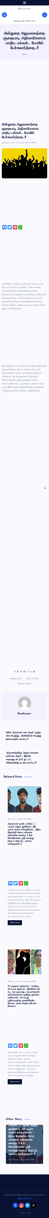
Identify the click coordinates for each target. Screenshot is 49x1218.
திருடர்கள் (11, 819)
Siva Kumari (13, 1160)
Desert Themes (24, 1198)
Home (24, 54)
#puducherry (16, 679)
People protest (25, 684)
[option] (24, 1144)
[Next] (41, 1119)
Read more (14, 923)
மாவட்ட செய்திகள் (17, 143)
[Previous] (37, 1119)
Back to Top (26, 1213)
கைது (18, 981)
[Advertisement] (24, 91)
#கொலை (11, 981)
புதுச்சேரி (5, 143)
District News (33, 679)
